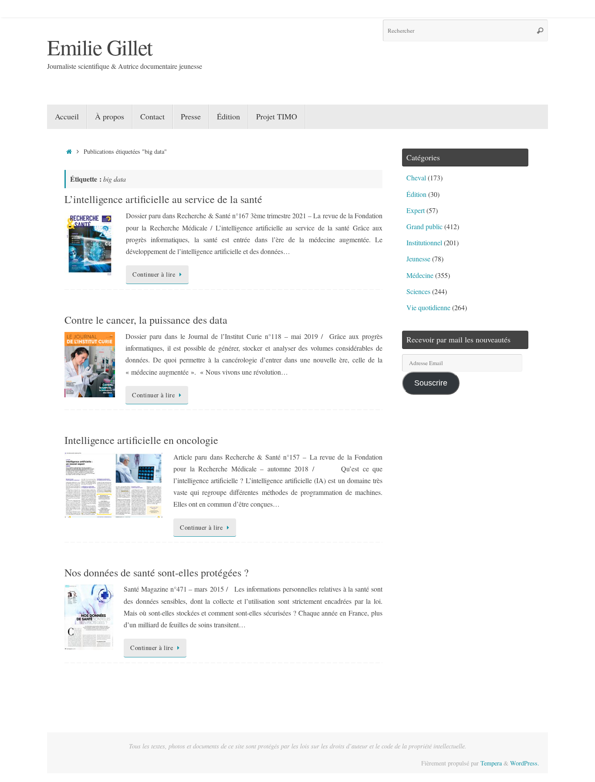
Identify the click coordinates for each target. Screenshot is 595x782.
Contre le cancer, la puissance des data (145, 320)
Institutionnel (424, 242)
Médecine (419, 275)
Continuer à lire (153, 274)
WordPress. (524, 763)
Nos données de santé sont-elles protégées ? (156, 572)
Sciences (418, 291)
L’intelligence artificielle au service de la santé (163, 199)
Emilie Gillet (99, 47)
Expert (415, 210)
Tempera (491, 763)
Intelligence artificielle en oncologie (141, 440)
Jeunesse (418, 258)
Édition (416, 194)
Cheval (416, 177)
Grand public (424, 226)
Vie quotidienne (428, 307)
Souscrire (430, 383)
